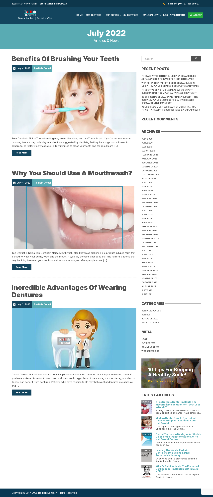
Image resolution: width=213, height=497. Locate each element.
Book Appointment (174, 15)
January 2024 (149, 230)
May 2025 (146, 186)
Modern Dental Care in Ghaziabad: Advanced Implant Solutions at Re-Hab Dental (177, 421)
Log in (144, 339)
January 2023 (149, 274)
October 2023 (149, 242)
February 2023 (149, 270)
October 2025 (149, 170)
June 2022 (147, 294)
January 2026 (149, 158)
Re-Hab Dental (149, 318)
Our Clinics (112, 15)
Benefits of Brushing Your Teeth (65, 59)
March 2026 (148, 150)
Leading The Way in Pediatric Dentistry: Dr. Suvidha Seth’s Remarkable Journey (173, 453)
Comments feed (150, 347)
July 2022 (146, 290)
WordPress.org (150, 351)
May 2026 (146, 147)
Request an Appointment (24, 4)
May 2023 (146, 258)
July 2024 (146, 210)
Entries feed (148, 343)
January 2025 (149, 198)
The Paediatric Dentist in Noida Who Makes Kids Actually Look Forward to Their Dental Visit (168, 77)
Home (79, 15)
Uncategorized (150, 322)
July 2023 (146, 250)
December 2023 (149, 234)
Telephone (182, 3)
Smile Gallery (151, 15)
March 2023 (148, 266)
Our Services (130, 15)
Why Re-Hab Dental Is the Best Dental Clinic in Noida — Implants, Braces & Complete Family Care (170, 84)
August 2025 (148, 178)
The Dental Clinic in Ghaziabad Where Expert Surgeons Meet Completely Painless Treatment (169, 91)
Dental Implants (151, 310)
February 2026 (149, 154)
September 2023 (150, 246)
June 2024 (147, 214)
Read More (21, 152)
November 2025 (150, 166)
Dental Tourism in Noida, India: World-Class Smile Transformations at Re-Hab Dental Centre (178, 437)
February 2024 (149, 226)
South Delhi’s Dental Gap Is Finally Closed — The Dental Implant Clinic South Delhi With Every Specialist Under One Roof (169, 100)
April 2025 (147, 190)
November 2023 (150, 238)
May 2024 (146, 218)
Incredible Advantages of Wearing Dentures (69, 291)
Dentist (145, 314)
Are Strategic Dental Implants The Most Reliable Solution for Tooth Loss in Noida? (178, 404)
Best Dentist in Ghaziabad (53, 4)
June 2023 (147, 254)
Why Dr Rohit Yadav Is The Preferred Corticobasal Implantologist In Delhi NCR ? (177, 469)
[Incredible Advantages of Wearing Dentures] (74, 339)
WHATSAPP (196, 15)
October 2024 (149, 206)
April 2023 (147, 262)
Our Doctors (93, 15)
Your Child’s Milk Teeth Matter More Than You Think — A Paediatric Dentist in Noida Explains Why (170, 108)
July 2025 (146, 182)
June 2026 (147, 143)
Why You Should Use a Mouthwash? (72, 173)
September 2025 (150, 174)
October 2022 (149, 282)
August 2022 (148, 286)
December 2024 (149, 202)
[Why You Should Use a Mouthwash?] (74, 217)
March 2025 (148, 194)
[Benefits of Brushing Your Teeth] (74, 102)
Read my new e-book (160, 381)
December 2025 (149, 162)
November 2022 (150, 278)
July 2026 (146, 139)
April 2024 (147, 222)
